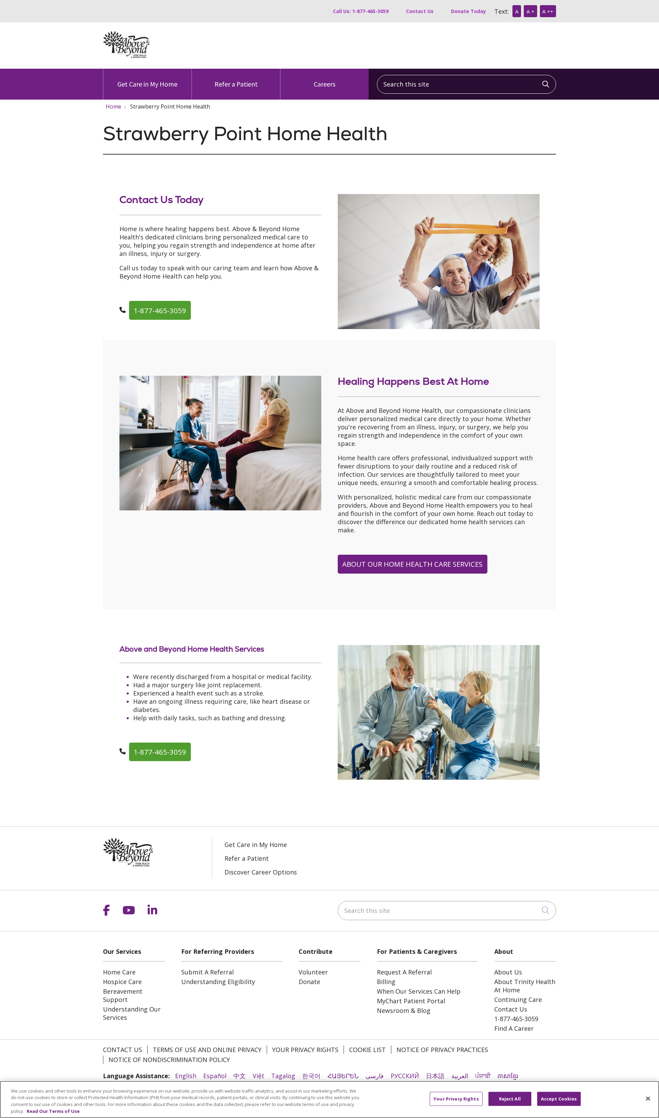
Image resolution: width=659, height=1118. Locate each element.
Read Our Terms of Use (53, 1111)
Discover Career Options (260, 872)
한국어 (311, 1076)
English (185, 1076)
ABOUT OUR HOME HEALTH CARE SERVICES (412, 564)
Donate (309, 982)
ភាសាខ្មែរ (507, 1076)
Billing (386, 982)
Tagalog (283, 1076)
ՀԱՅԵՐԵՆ (343, 1076)
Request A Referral (404, 972)
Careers (324, 84)
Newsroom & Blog (403, 1010)
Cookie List (367, 1050)
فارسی (375, 1076)
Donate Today (468, 11)
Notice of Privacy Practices (442, 1050)
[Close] (648, 1098)
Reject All (510, 1099)
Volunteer (313, 972)
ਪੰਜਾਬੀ (482, 1076)
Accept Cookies (559, 1099)
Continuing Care (518, 999)
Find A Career (514, 1028)
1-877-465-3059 (160, 310)
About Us (508, 972)
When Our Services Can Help (419, 991)
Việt (258, 1076)
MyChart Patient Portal (411, 1001)
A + (530, 11)
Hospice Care (122, 982)
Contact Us (419, 11)
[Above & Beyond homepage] (126, 56)
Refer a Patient (236, 84)
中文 (239, 1076)
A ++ (547, 11)
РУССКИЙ (405, 1076)
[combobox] (466, 84)
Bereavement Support (122, 995)
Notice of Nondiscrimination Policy (169, 1059)
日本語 (435, 1076)
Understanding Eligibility (218, 982)
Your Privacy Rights (305, 1050)
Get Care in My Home (147, 84)
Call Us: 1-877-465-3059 (361, 11)
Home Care (119, 972)
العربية (459, 1076)
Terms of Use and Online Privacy (207, 1050)
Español (215, 1076)
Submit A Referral (207, 972)
